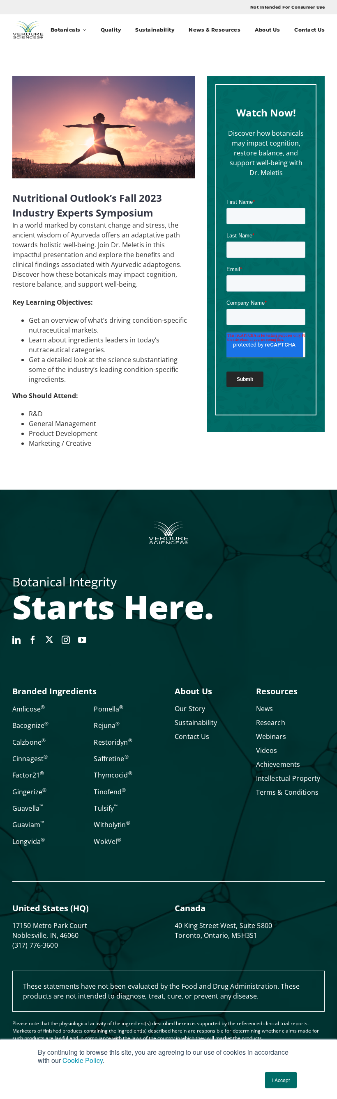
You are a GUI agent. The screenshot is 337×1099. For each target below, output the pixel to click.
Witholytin (112, 824)
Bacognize (30, 725)
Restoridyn (113, 742)
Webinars (271, 736)
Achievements (278, 764)
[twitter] (49, 639)
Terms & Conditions (287, 792)
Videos (266, 750)
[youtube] (82, 640)
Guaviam (28, 824)
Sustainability (196, 722)
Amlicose (28, 709)
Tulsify (106, 808)
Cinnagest (30, 758)
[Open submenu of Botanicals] (83, 29)
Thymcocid (113, 775)
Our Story (190, 708)
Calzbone (29, 742)
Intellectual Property (288, 778)
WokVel (107, 841)
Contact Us (192, 736)
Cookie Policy (82, 1060)
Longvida (28, 841)
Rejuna (107, 725)
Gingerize (29, 791)
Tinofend (110, 791)
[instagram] (66, 640)
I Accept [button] (281, 1079)
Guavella (27, 808)
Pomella (108, 709)
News (264, 708)
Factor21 (28, 775)
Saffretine (111, 758)
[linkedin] (16, 640)
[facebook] (33, 640)
